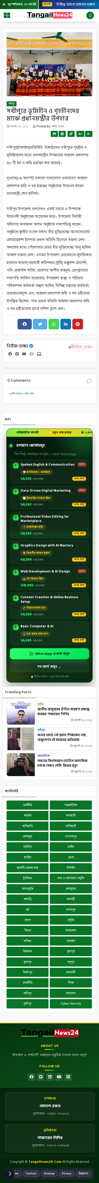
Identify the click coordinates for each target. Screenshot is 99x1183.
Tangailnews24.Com (44, 1162)
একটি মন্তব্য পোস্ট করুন (21, 393)
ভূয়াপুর (27, 962)
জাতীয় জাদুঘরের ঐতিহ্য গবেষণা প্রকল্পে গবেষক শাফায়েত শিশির (63, 712)
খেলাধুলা (27, 836)
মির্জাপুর (27, 972)
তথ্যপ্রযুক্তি (28, 889)
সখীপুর (11, 104)
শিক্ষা (71, 983)
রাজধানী (70, 972)
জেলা (71, 857)
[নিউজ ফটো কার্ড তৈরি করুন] (54, 134)
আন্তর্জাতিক (43, 756)
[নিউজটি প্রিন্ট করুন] (62, 134)
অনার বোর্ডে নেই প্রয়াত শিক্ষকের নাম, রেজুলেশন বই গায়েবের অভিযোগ (62, 738)
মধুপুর (71, 962)
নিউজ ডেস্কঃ (17, 346)
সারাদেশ (71, 993)
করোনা (27, 815)
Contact (31, 1173)
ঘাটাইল (27, 847)
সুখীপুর (27, 1004)
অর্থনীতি (27, 805)
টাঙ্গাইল (71, 868)
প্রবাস (28, 920)
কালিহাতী (71, 826)
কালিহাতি (27, 826)
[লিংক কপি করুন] (71, 134)
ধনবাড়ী (71, 899)
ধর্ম (27, 910)
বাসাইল (71, 941)
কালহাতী (71, 815)
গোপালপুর (71, 836)
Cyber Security (71, 1004)
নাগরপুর (70, 910)
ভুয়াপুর (71, 951)
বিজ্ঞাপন (83, 1173)
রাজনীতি (27, 983)
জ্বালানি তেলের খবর (27, 868)
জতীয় (40, 704)
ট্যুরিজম (27, 878)
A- (88, 134)
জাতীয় (27, 857)
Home (15, 1173)
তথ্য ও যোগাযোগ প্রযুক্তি (70, 878)
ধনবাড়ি (28, 899)
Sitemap (49, 1173)
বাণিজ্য (27, 941)
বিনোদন (27, 951)
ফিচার (27, 930)
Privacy (67, 1173)
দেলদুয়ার (71, 889)
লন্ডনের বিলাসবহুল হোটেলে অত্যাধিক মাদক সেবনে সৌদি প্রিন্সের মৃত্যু (62, 763)
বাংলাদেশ (70, 930)
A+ (80, 134)
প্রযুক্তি (71, 920)
